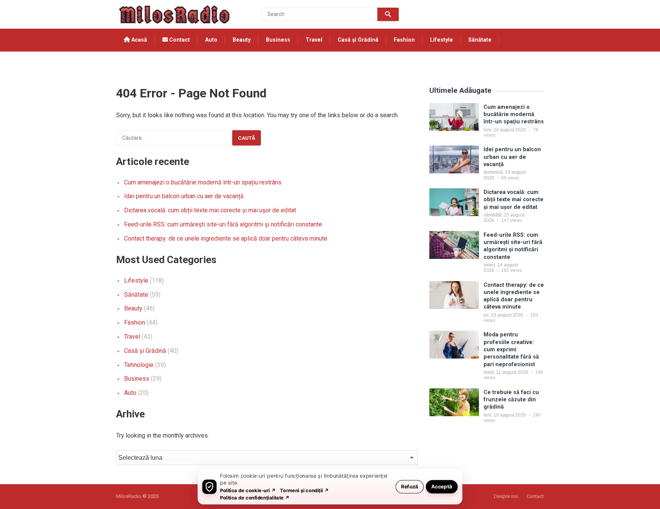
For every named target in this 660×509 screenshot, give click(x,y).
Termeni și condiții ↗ (304, 490)
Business (278, 40)
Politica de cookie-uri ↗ (248, 490)
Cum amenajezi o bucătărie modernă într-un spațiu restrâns (202, 182)
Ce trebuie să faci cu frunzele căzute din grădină (511, 399)
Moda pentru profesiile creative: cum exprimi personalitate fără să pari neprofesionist (511, 349)
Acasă (138, 40)
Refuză (409, 486)
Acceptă (441, 486)
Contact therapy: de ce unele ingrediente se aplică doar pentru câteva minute (225, 238)
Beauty (242, 40)
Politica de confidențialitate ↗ (255, 497)
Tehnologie (139, 63)
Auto (211, 40)
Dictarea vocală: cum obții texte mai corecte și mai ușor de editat (210, 210)
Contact (179, 40)
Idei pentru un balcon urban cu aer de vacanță (184, 196)
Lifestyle (441, 40)
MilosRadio (128, 496)
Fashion (404, 40)
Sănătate (480, 40)
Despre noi (506, 496)
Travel (314, 40)
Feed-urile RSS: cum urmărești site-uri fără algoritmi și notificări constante (223, 224)
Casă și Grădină (358, 40)
